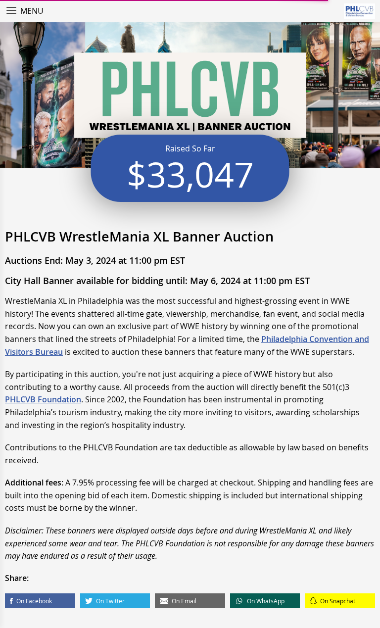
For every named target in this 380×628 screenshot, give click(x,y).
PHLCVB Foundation (43, 399)
